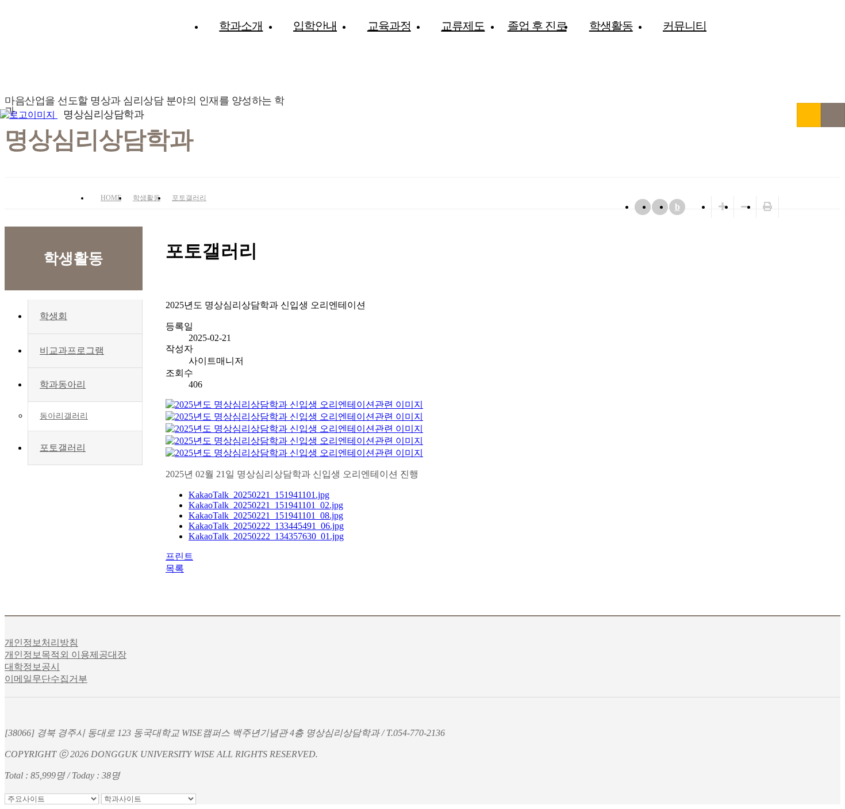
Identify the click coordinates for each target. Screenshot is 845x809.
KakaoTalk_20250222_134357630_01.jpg (266, 536)
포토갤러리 (189, 198)
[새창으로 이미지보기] (294, 404)
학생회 (53, 316)
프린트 (179, 556)
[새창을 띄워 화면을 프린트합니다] (767, 207)
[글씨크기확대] (723, 207)
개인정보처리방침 (41, 642)
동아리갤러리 (64, 416)
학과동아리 (63, 384)
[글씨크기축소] (745, 207)
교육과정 (389, 26)
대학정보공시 (32, 667)
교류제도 (463, 26)
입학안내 (315, 26)
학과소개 (241, 26)
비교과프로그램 (72, 350)
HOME (111, 198)
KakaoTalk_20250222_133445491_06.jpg (266, 526)
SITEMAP (833, 115)
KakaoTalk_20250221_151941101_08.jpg (266, 515)
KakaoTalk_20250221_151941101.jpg (259, 495)
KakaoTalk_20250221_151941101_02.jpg (266, 505)
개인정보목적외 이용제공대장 (65, 655)
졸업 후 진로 (537, 26)
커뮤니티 (684, 26)
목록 (175, 568)
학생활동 (611, 26)
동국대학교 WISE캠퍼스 (809, 115)
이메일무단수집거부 (46, 679)
